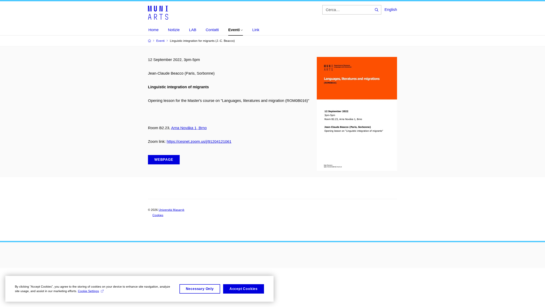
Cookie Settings (88, 291)
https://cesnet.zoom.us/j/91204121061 (199, 141)
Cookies (157, 215)
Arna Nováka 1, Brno (189, 128)
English (390, 9)
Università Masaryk (171, 209)
